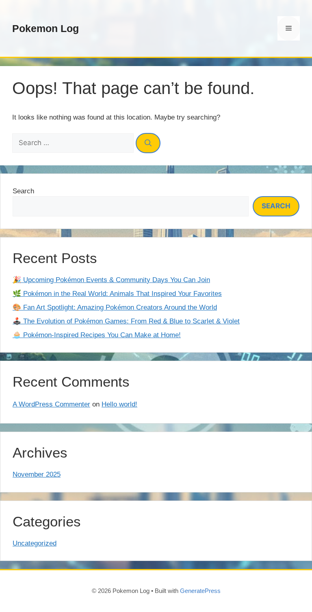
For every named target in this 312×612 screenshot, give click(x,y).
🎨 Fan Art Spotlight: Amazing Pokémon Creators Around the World (115, 307)
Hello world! (119, 404)
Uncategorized (34, 543)
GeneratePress (200, 590)
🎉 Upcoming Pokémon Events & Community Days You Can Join (111, 280)
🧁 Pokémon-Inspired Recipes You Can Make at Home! (97, 335)
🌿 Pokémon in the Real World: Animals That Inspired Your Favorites (117, 293)
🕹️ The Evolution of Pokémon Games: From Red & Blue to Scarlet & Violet (126, 321)
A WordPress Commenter (51, 404)
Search (23, 191)
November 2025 (37, 474)
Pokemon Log (45, 28)
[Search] (148, 143)
